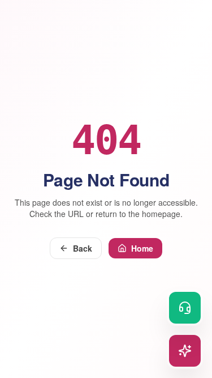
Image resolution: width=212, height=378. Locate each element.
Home (142, 248)
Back (82, 248)
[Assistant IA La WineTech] (185, 351)
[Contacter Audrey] (185, 308)
